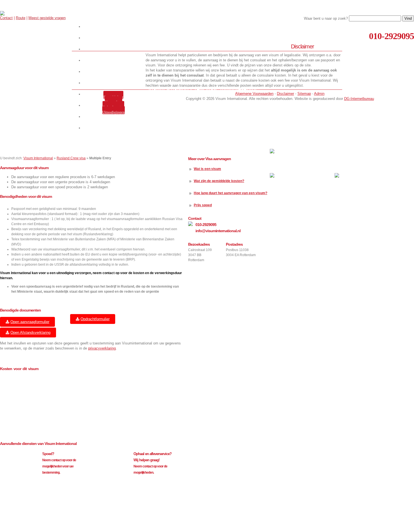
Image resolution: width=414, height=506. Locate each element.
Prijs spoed (203, 205)
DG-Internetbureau (359, 99)
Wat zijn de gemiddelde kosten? (219, 181)
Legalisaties (114, 83)
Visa (114, 60)
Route (20, 18)
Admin (319, 93)
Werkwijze (114, 38)
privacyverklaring (102, 348)
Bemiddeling (113, 97)
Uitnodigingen (113, 112)
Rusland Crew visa (71, 158)
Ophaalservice (113, 107)
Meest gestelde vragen (47, 18)
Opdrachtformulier (95, 319)
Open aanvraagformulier (29, 322)
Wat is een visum (207, 169)
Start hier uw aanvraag (114, 26)
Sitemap (304, 93)
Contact (6, 18)
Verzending (113, 102)
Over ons (114, 49)
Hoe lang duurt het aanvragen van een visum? (230, 193)
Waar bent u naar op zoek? (326, 18)
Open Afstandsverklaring (30, 332)
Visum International (38, 158)
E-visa (114, 72)
